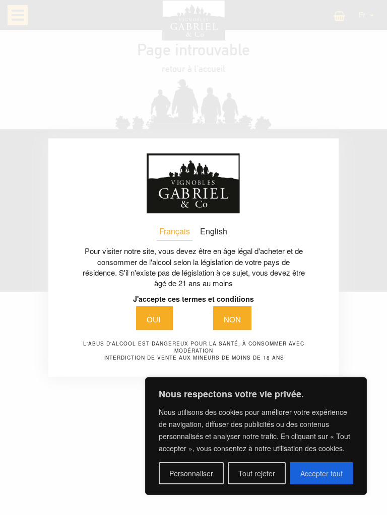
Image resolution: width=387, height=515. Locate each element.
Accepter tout (321, 473)
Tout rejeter (256, 473)
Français (174, 231)
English (213, 231)
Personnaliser (191, 473)
